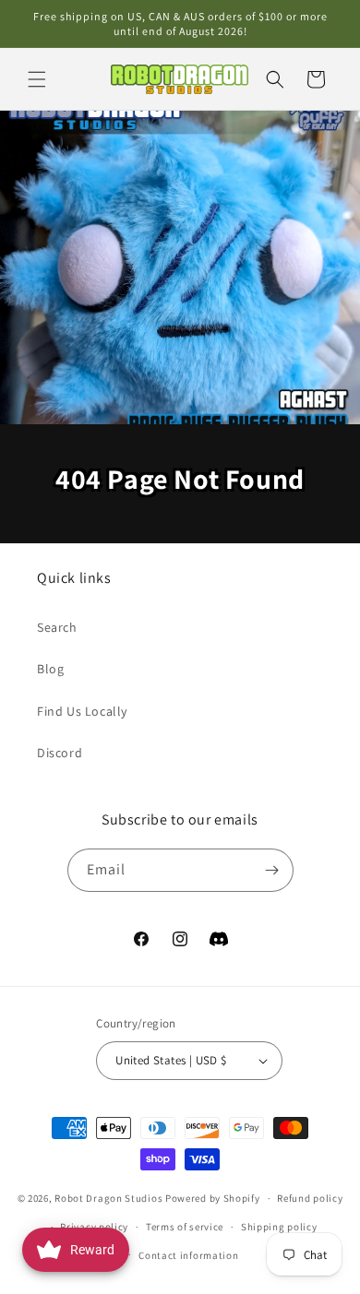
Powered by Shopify (212, 1198)
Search (57, 627)
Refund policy (309, 1198)
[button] (37, 79)
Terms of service (184, 1226)
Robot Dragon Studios (108, 1198)
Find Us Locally (82, 711)
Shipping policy (279, 1226)
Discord (59, 752)
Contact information (188, 1255)
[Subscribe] (272, 870)
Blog (50, 668)
